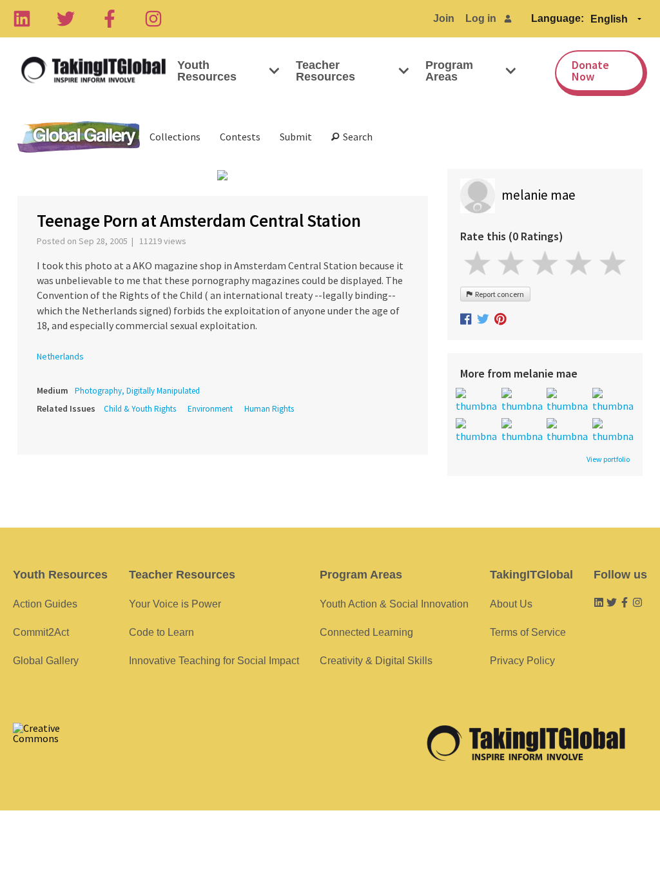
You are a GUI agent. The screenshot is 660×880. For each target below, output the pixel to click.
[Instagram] (153, 19)
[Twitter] (66, 19)
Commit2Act (41, 632)
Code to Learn (161, 632)
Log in (480, 18)
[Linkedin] (22, 19)
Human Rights (269, 408)
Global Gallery (78, 137)
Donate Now (590, 70)
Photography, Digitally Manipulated (137, 390)
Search (356, 136)
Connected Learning (366, 632)
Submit (296, 136)
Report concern (498, 294)
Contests (240, 136)
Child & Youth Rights (140, 408)
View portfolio (608, 459)
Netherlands (60, 356)
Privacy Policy (522, 660)
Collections (175, 136)
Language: (557, 18)
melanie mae (538, 195)
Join (443, 18)
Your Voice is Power (175, 603)
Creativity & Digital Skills (376, 660)
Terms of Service (528, 632)
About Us (511, 603)
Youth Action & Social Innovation (394, 603)
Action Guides (45, 603)
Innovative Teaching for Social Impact (214, 660)
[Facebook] (110, 19)
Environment (210, 408)
